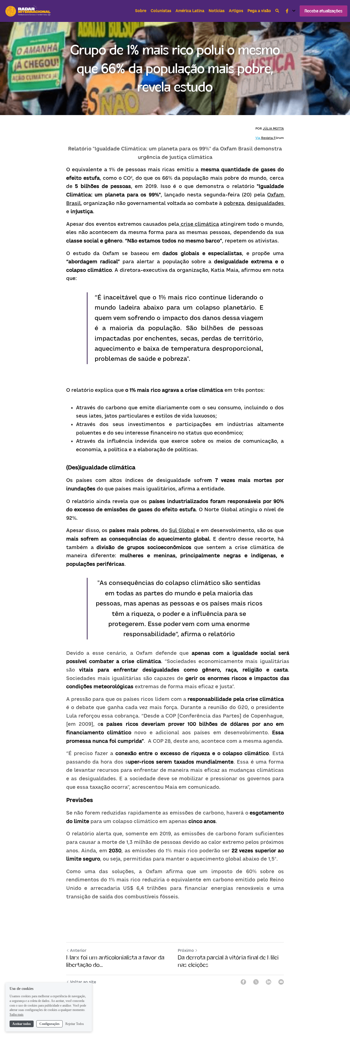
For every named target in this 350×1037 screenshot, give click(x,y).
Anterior (78, 950)
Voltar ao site (83, 981)
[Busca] (277, 11)
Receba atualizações (323, 10)
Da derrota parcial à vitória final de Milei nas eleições (228, 961)
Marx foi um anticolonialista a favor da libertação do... (115, 961)
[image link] (28, 10)
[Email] (281, 982)
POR (259, 128)
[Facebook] (243, 982)
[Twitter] (256, 982)
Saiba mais (17, 1014)
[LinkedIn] (268, 982)
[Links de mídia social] (287, 11)
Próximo (186, 950)
